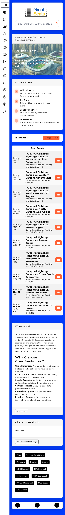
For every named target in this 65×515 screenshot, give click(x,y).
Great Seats (20, 430)
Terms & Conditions (35, 455)
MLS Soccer (43, 483)
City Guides (22, 490)
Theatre (33, 462)
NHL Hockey (22, 476)
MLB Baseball (23, 469)
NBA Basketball (40, 476)
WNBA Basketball (25, 483)
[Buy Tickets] (58, 160)
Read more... (22, 411)
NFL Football (40, 469)
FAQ (19, 455)
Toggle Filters (52, 138)
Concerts (21, 462)
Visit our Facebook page (27, 442)
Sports (45, 462)
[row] (37, 160)
